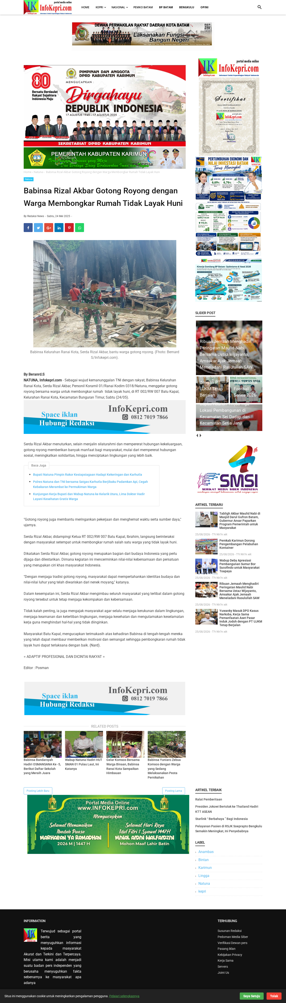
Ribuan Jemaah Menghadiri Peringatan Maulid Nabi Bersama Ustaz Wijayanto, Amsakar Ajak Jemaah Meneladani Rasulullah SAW (239, 591)
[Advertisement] (228, 710)
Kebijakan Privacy (230, 955)
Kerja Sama (225, 960)
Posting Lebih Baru (38, 790)
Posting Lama (173, 790)
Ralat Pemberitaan (208, 799)
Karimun (205, 868)
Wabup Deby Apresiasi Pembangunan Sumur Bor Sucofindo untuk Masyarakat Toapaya (239, 566)
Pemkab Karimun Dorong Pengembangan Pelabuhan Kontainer (238, 544)
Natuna (28, 179)
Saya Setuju (251, 996)
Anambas (206, 852)
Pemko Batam (143, 7)
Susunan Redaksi (230, 931)
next (200, 435)
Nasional (118, 7)
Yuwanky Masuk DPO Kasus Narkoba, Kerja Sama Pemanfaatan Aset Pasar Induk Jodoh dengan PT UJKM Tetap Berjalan (240, 618)
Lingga (203, 876)
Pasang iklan (227, 948)
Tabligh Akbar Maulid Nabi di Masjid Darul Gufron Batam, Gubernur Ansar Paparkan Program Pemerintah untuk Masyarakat (239, 521)
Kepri (99, 7)
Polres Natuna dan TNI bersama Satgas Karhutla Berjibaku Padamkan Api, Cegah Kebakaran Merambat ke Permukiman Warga (90, 484)
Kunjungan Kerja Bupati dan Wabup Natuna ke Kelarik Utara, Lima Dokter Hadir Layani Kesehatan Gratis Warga (89, 496)
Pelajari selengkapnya (124, 996)
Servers (223, 966)
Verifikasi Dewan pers (232, 943)
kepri (202, 891)
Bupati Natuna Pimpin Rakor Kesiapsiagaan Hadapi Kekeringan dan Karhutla (87, 474)
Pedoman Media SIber (233, 937)
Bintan (203, 860)
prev (197, 435)
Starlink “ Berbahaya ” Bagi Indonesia (221, 819)
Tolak (274, 996)
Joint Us (223, 972)
